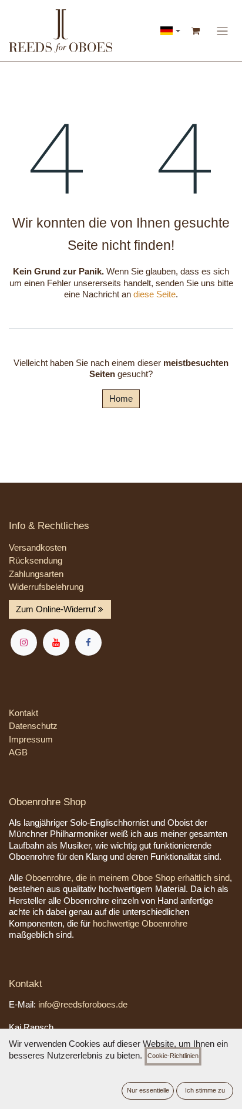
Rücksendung (35, 560)
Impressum (31, 739)
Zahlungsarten (36, 574)
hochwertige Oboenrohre (140, 923)
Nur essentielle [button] (148, 1090)
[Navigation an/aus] (222, 30)
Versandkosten (37, 547)
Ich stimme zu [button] (205, 1090)
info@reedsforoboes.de (82, 1004)
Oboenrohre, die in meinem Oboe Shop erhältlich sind (127, 878)
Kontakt (23, 713)
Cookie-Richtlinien (173, 1055)
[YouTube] (56, 642)
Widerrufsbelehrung (46, 587)
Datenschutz (33, 726)
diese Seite (154, 294)
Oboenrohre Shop (47, 802)
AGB (18, 752)
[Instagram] (24, 642)
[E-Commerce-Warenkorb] (196, 31)
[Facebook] (88, 642)
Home (121, 398)
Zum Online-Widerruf (57, 609)
